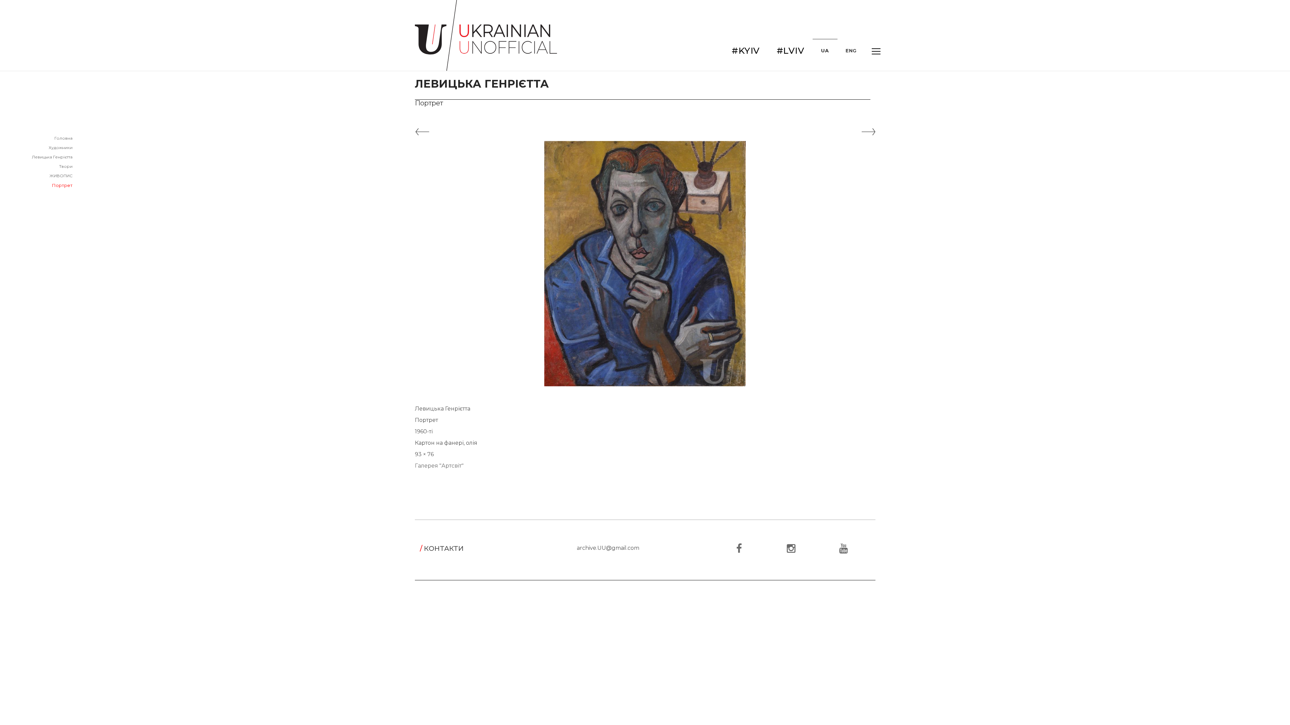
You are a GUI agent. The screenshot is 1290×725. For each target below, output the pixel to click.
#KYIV (746, 50)
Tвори (66, 166)
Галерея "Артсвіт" (439, 466)
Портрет (62, 185)
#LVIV (791, 50)
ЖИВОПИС (61, 175)
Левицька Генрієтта (52, 156)
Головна (63, 138)
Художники (61, 147)
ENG (851, 51)
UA (825, 51)
